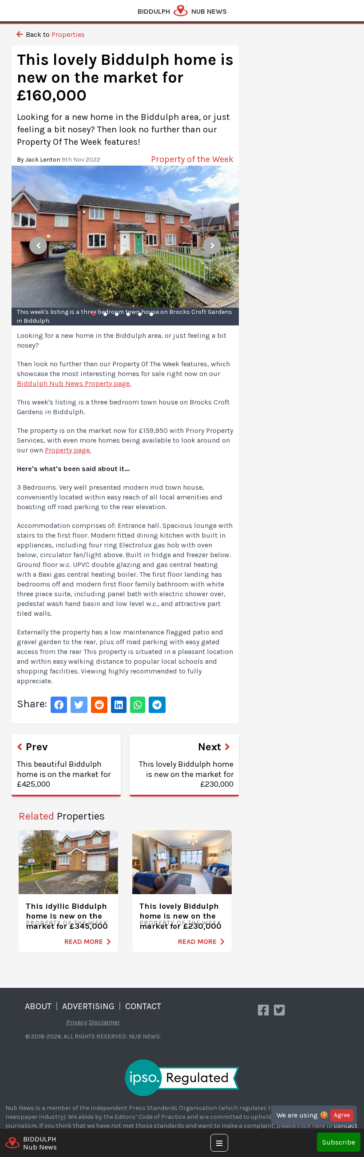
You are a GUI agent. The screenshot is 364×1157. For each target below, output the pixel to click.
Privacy (76, 1022)
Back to (54, 34)
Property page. (68, 450)
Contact (143, 1006)
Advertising (88, 1006)
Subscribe (338, 1142)
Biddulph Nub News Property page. (74, 383)
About (38, 1006)
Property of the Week (67, 923)
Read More (83, 941)
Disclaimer (104, 1022)
